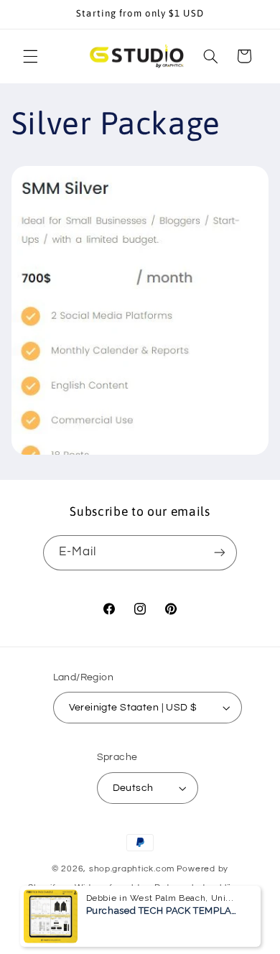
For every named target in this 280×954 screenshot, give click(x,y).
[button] (30, 56)
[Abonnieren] (219, 552)
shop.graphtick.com (131, 869)
